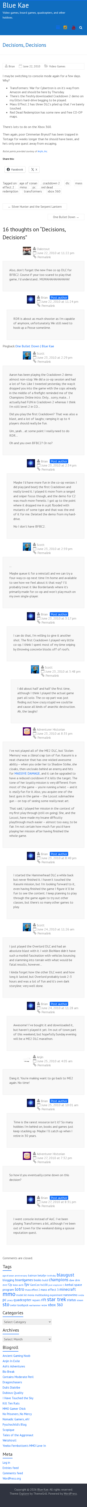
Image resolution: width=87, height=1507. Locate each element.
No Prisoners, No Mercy (17, 1414)
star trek (56, 1299)
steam (80, 1300)
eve (5, 1285)
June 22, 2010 (31, 66)
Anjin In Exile (11, 1361)
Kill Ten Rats (11, 1403)
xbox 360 (54, 191)
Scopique (8, 1430)
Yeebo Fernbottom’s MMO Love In (24, 1446)
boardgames (24, 1280)
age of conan (28, 183)
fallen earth (18, 1285)
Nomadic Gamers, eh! (16, 1419)
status (71, 1300)
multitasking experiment (49, 1295)
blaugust (65, 1275)
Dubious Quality (13, 1393)
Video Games (57, 66)
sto (6, 1304)
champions (58, 1279)
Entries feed (11, 1468)
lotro (19, 1289)
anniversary (21, 1275)
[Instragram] (65, 28)
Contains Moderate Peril (18, 1377)
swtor (13, 1305)
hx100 (44, 1285)
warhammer (35, 1305)
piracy (10, 1300)
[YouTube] (73, 28)
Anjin (40, 1057)
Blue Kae (16, 5)
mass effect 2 (32, 1289)
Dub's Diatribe (11, 1387)
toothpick (22, 1305)
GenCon (35, 1285)
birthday (51, 1275)
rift (43, 1299)
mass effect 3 (50, 1290)
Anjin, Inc (42, 151)
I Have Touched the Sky (18, 1398)
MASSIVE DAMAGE (27, 773)
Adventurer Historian (51, 729)
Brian (12, 66)
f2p (10, 1285)
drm (77, 1280)
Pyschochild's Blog (15, 1424)
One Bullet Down (66, 217)
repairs (36, 1300)
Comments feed (13, 1473)
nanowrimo (70, 1295)
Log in (6, 1462)
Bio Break (9, 1372)
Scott (41, 353)
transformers (33, 191)
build (45, 1280)
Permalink (44, 257)
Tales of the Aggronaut (18, 1435)
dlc (68, 183)
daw (71, 1280)
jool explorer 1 (56, 1284)
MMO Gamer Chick (14, 1409)
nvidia (81, 1295)
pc (34, 187)
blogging (8, 1280)
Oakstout (43, 249)
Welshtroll (9, 1440)
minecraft (67, 1289)
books (37, 1280)
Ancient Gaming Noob (16, 1356)
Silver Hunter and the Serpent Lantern (35, 207)
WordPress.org (12, 1478)
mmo (23, 187)
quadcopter (22, 1299)
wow (44, 1305)
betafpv (42, 1275)
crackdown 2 (51, 183)
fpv (26, 1284)
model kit (21, 1295)
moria (31, 1295)
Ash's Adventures (14, 1366)
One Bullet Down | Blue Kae (34, 346)
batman (32, 1275)
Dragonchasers (12, 1382)
